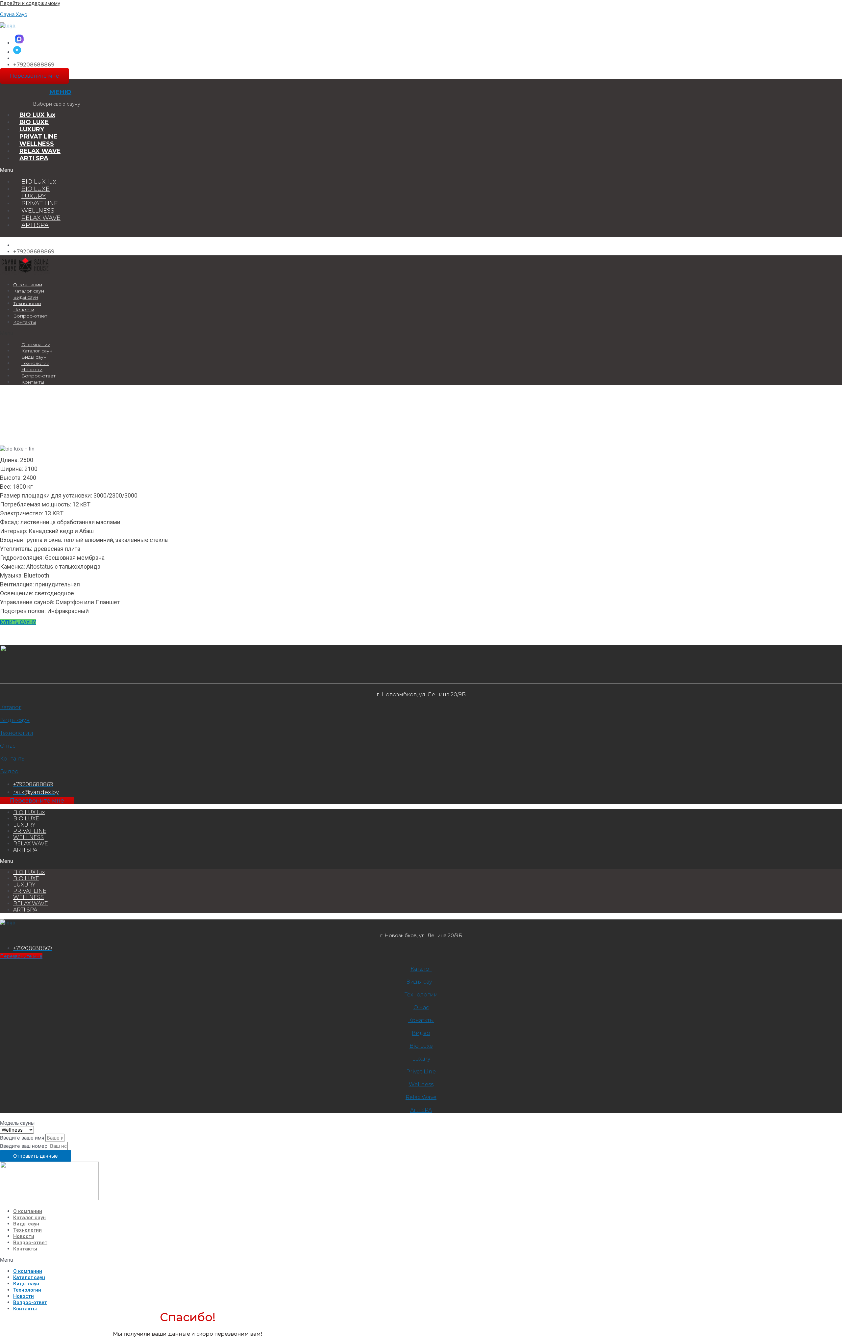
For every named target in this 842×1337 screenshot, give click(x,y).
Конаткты (421, 1020)
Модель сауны (17, 1123)
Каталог (10, 707)
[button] (171, 170)
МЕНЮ (60, 92)
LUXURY (31, 129)
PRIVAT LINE (38, 136)
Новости (23, 310)
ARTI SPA (33, 158)
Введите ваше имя (22, 1138)
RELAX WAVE (40, 151)
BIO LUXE (34, 122)
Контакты (24, 322)
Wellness (421, 1084)
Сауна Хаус (13, 14)
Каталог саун (28, 291)
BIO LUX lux (37, 114)
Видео (9, 771)
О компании (27, 285)
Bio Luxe (421, 1046)
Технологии (27, 303)
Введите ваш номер (24, 1146)
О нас (7, 746)
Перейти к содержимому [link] (30, 3)
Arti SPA (421, 1110)
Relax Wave (421, 1097)
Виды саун (25, 297)
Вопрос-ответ (30, 316)
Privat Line (421, 1071)
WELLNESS (36, 143)
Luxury (421, 1059)
